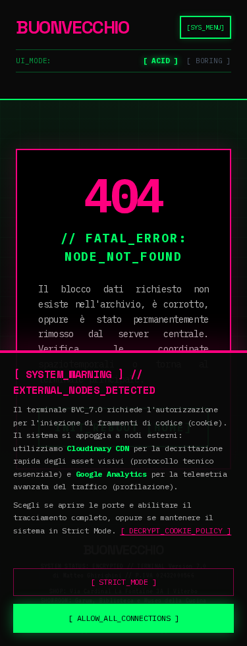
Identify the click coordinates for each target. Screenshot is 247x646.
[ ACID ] (160, 60)
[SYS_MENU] (205, 27)
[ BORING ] (208, 60)
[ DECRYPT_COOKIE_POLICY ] (175, 530)
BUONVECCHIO (72, 27)
